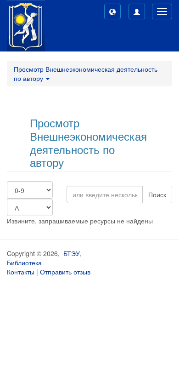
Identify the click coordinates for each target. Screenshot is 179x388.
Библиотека (24, 262)
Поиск (157, 194)
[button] (112, 11)
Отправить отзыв (65, 271)
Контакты (20, 271)
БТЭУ (71, 253)
